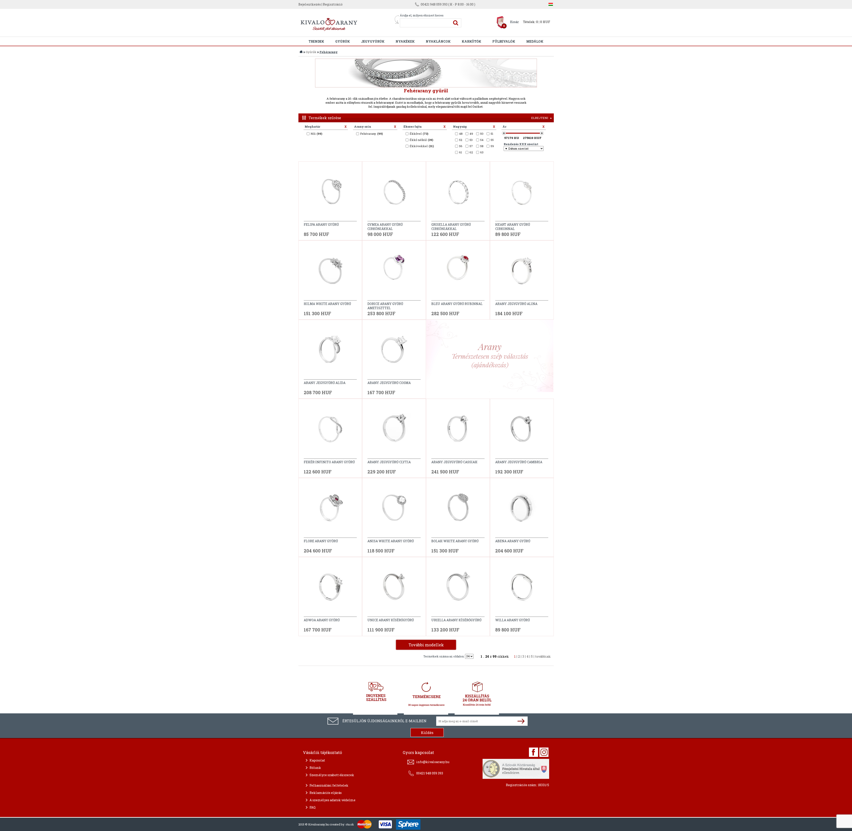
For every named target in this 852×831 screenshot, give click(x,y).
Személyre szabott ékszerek (332, 775)
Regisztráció (333, 4)
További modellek (426, 644)
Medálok (534, 41)
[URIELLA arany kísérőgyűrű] (458, 588)
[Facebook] (533, 752)
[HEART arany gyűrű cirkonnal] (521, 193)
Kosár (514, 22)
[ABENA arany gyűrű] (521, 509)
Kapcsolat (317, 760)
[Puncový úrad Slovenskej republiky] (516, 768)
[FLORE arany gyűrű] (330, 509)
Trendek (316, 41)
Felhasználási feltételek (329, 785)
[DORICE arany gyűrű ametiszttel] (394, 272)
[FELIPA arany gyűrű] (330, 193)
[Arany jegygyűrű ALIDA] (330, 351)
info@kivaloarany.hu (432, 762)
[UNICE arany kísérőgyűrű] (394, 588)
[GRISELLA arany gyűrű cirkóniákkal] (458, 193)
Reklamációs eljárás (326, 793)
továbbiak (543, 656)
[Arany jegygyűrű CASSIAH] (458, 430)
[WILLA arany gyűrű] (521, 588)
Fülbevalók (503, 41)
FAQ (313, 807)
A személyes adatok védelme (332, 800)
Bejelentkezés (309, 4)
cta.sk (350, 824)
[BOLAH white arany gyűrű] (458, 509)
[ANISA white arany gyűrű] (394, 509)
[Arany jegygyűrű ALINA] (521, 272)
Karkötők (471, 41)
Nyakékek (405, 41)
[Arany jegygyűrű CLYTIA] (394, 430)
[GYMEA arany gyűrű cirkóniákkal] (394, 193)
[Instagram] (544, 752)
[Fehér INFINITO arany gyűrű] (330, 430)
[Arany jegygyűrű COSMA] (394, 351)
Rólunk (315, 768)
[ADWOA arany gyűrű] (330, 588)
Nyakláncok (438, 41)
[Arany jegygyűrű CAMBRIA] (521, 430)
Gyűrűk (342, 41)
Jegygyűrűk (373, 41)
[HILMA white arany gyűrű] (330, 272)
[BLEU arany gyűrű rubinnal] (458, 272)
